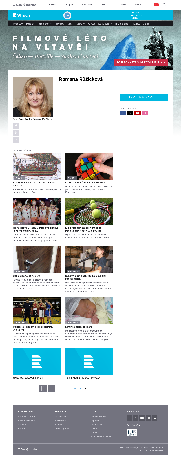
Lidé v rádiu (96, 424)
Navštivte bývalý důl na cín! (28, 378)
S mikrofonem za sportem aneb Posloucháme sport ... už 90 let (83, 229)
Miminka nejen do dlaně (79, 326)
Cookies (120, 447)
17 (70, 388)
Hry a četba (122, 23)
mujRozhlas (87, 5)
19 (80, 388)
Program (69, 5)
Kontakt (94, 432)
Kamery (134, 18)
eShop (21, 428)
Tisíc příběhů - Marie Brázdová (82, 378)
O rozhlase (121, 5)
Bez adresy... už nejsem (26, 275)
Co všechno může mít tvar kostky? (85, 182)
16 (66, 388)
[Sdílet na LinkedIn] (16, 140)
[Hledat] (164, 5)
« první (43, 388)
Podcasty (59, 424)
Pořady (30, 23)
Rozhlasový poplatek (100, 436)
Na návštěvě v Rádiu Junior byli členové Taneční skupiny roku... (36, 229)
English (159, 447)
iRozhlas (53, 5)
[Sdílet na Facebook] (16, 126)
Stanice (104, 5)
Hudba (136, 23)
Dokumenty (105, 23)
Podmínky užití (147, 447)
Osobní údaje (132, 447)
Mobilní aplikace (62, 428)
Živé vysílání (60, 416)
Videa (146, 23)
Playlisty (60, 23)
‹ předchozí (51, 388)
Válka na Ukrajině (26, 416)
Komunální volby (26, 420)
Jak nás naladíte (98, 416)
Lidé (70, 23)
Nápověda (95, 420)
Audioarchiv (136, 15)
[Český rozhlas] (24, 5)
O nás (91, 23)
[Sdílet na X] (16, 133)
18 (75, 388)
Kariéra (93, 428)
